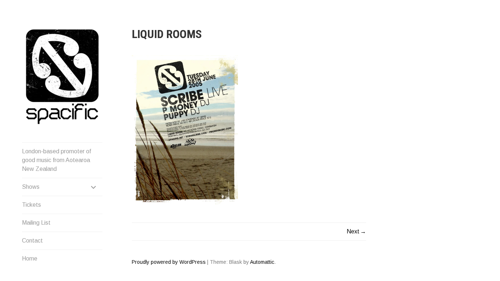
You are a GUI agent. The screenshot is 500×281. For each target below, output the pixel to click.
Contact (32, 240)
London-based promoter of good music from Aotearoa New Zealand (56, 160)
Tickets (31, 205)
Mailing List (36, 223)
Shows (31, 187)
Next (353, 231)
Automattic (262, 262)
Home (29, 258)
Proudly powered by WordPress (169, 262)
